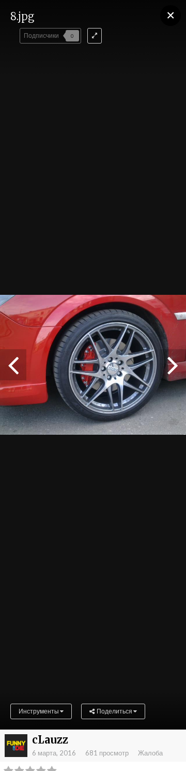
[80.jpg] (13, 364)
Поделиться (114, 711)
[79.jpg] (173, 364)
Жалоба (150, 753)
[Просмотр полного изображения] (94, 36)
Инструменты (39, 711)
